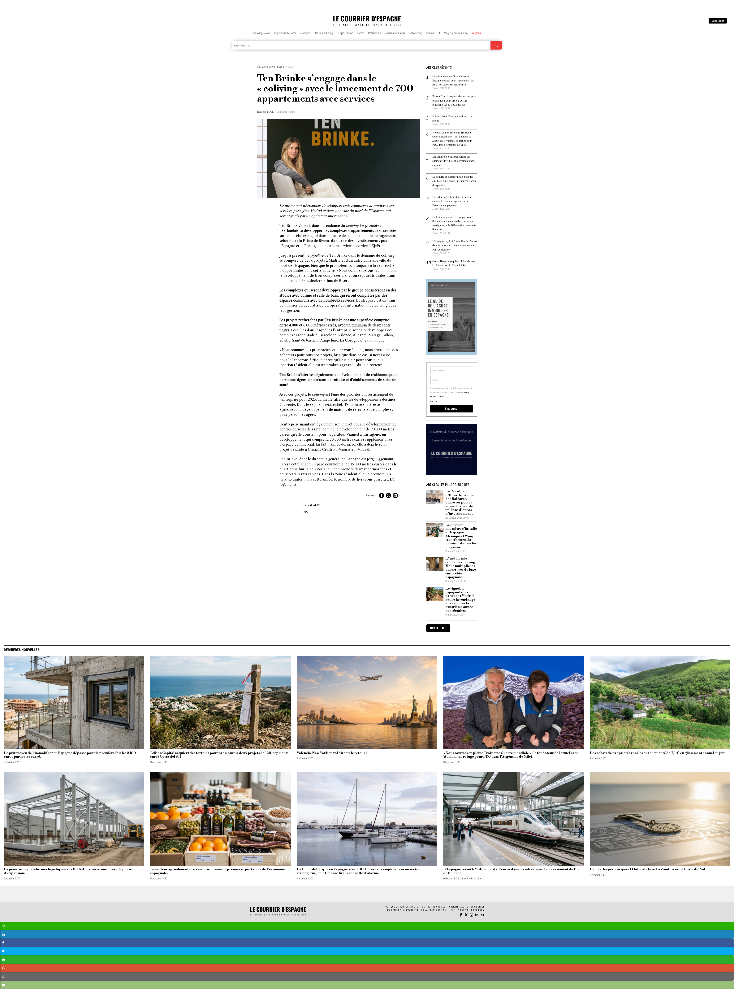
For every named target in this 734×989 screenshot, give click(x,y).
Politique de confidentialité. (389, 541)
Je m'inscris (406, 527)
